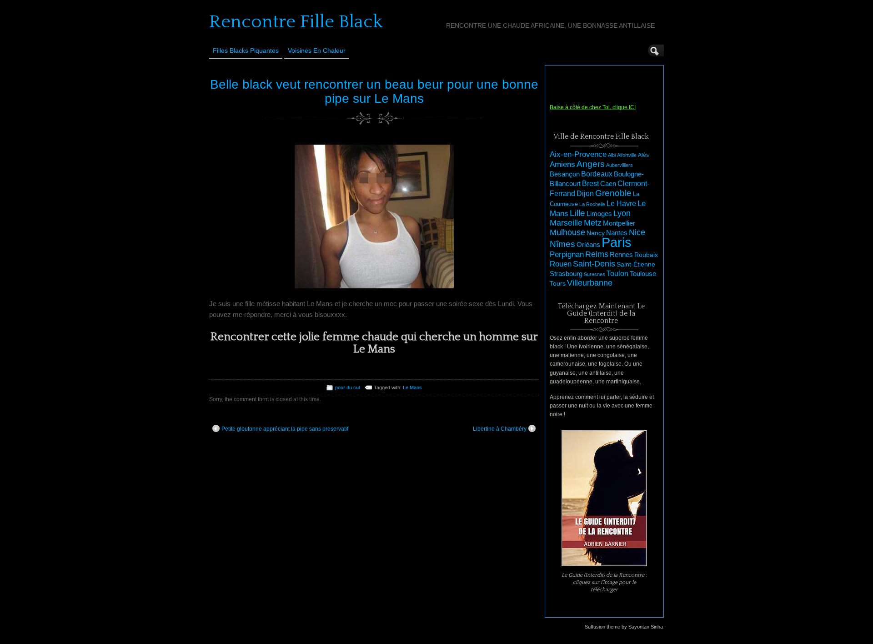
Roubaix (646, 254)
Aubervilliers (619, 165)
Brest (590, 183)
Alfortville (627, 155)
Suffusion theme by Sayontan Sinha (624, 626)
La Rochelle (592, 204)
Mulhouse (567, 232)
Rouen (561, 264)
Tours (558, 283)
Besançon (565, 174)
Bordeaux (596, 174)
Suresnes (594, 274)
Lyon (622, 213)
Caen (608, 183)
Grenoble (613, 193)
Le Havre (621, 203)
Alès (643, 155)
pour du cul (347, 387)
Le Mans (412, 387)
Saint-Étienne (636, 264)
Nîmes (562, 244)
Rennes (621, 254)
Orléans (588, 244)
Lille (577, 213)
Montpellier (619, 223)
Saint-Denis (594, 263)
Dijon (585, 193)
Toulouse (643, 273)
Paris (617, 242)
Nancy (596, 233)
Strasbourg (566, 273)
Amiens (562, 164)
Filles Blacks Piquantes (246, 50)
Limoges (599, 213)
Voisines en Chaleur (317, 50)
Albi (612, 155)
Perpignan (567, 254)
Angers (591, 164)
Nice (637, 232)
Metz (593, 222)
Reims (596, 254)
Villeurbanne (589, 282)
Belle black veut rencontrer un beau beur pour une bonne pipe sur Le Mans (374, 91)
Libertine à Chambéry (500, 429)
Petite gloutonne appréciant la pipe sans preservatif (284, 429)
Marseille (566, 222)
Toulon (617, 273)
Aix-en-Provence (578, 154)
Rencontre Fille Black (295, 22)
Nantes (616, 232)
